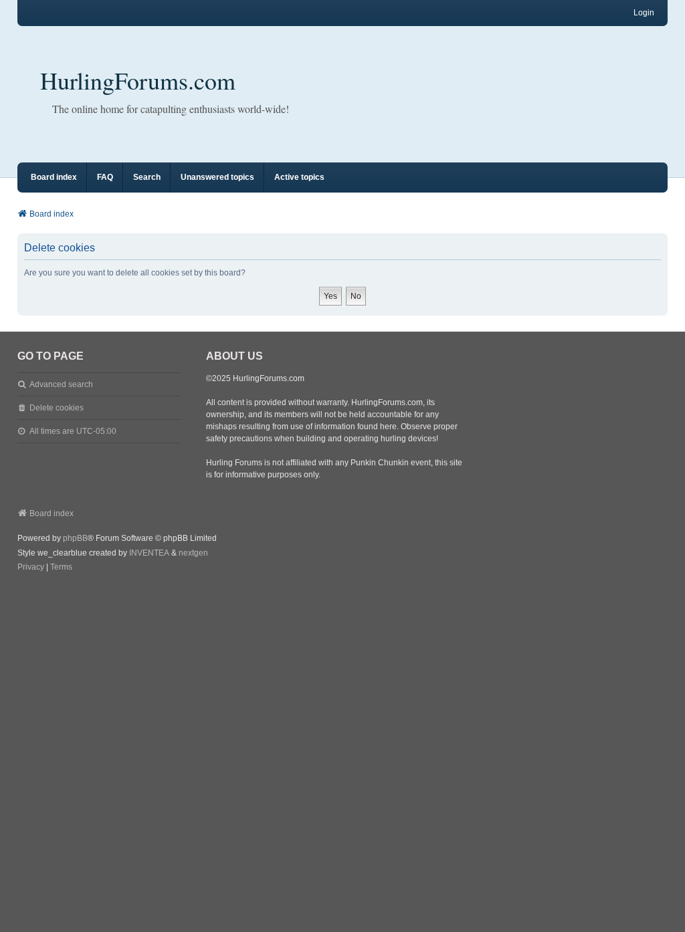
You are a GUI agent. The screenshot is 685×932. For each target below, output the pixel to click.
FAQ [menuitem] (105, 177)
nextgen (193, 553)
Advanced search (61, 384)
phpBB (75, 538)
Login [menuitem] (643, 12)
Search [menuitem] (147, 177)
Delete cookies (56, 408)
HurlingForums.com (137, 80)
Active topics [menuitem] (299, 177)
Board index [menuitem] (54, 177)
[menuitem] (30, 567)
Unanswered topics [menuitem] (217, 177)
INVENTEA (149, 553)
